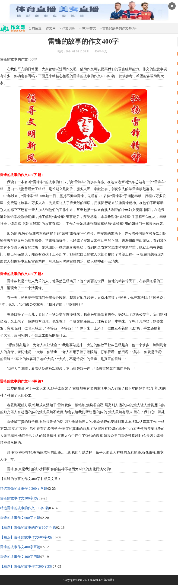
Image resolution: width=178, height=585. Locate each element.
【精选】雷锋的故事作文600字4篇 (26, 537)
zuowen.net (96, 580)
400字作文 (89, 28)
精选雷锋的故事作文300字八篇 (23, 488)
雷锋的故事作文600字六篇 (20, 518)
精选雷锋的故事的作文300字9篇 (24, 508)
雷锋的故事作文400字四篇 (20, 557)
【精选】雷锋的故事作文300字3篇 (26, 566)
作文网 (51, 28)
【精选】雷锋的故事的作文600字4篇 (28, 527)
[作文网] (12, 30)
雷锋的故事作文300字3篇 (19, 498)
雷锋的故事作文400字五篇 (20, 547)
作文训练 (68, 28)
